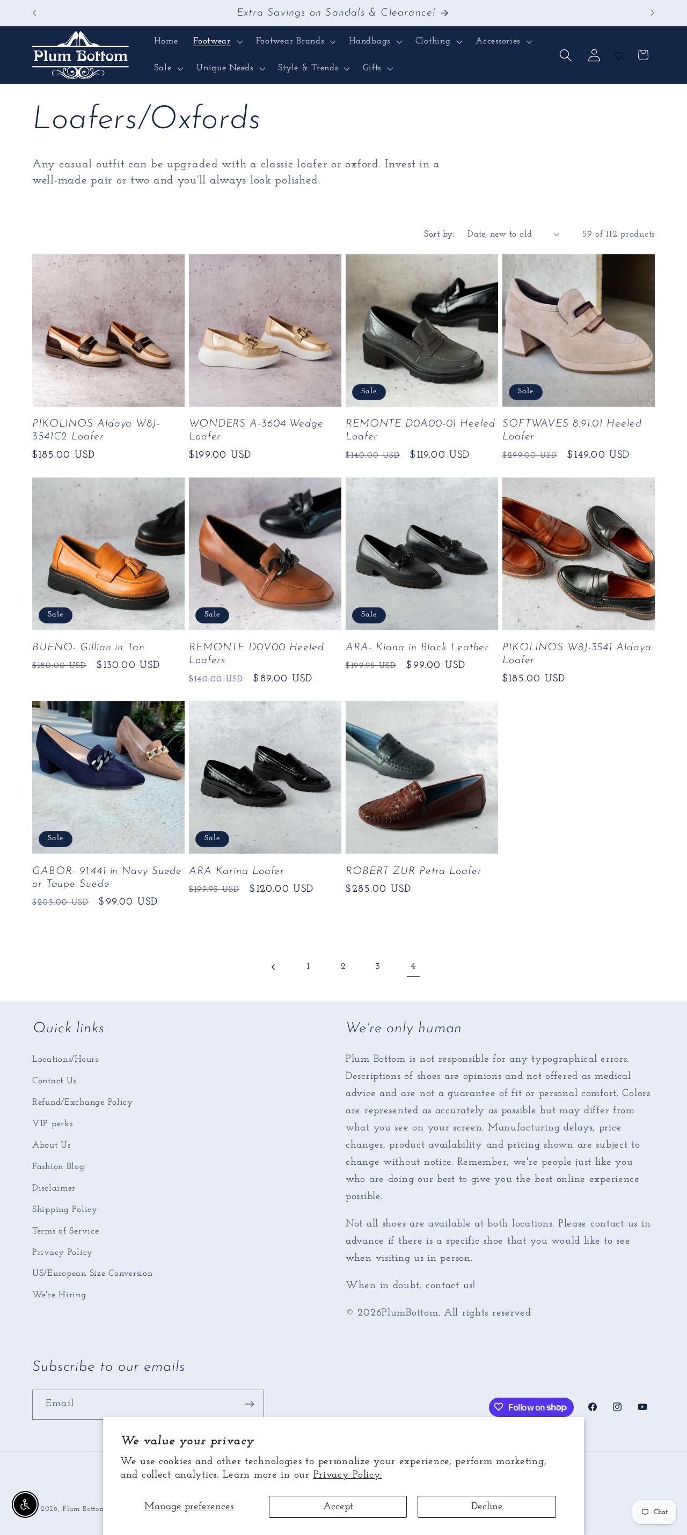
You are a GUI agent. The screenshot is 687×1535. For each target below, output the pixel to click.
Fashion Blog (58, 1166)
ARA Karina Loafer (236, 871)
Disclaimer (54, 1187)
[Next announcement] (652, 13)
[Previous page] (274, 967)
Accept (338, 1507)
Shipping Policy (65, 1209)
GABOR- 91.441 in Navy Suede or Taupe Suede (107, 878)
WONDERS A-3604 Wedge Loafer (256, 430)
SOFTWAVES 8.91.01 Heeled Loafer (572, 430)
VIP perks (52, 1123)
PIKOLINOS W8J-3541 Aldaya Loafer (577, 654)
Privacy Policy (62, 1252)
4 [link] (413, 966)
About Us (51, 1144)
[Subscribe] (249, 1404)
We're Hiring (59, 1294)
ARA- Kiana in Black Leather (417, 647)
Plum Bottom (84, 1508)
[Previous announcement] (34, 13)
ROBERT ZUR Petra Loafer (414, 871)
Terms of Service (65, 1230)
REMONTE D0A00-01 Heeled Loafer (420, 430)
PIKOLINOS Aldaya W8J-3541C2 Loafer (96, 430)
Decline (487, 1507)
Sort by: (439, 234)
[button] (217, 41)
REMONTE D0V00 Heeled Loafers (256, 654)
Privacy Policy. (347, 1475)
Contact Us (54, 1080)
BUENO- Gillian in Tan (88, 647)
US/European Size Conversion (92, 1273)
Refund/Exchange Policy (82, 1101)
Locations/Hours (65, 1058)
